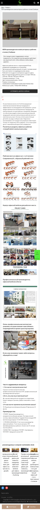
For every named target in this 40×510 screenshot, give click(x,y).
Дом (2, 7)
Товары (7, 7)
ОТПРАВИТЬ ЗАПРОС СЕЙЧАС (20, 91)
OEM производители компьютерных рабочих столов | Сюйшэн (19, 9)
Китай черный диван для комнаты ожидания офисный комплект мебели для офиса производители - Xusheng (17, 464)
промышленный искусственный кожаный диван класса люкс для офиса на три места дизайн (8, 462)
